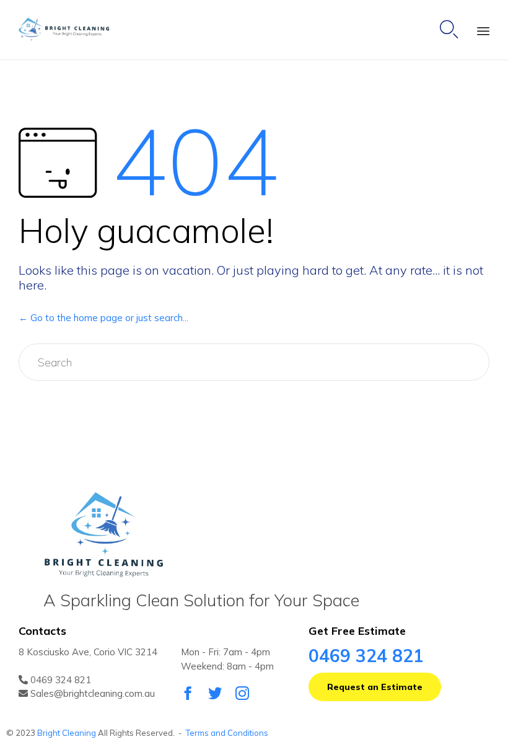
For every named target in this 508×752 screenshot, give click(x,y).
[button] (375, 687)
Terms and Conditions (227, 733)
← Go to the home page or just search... (103, 318)
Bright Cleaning (66, 733)
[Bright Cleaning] (69, 30)
